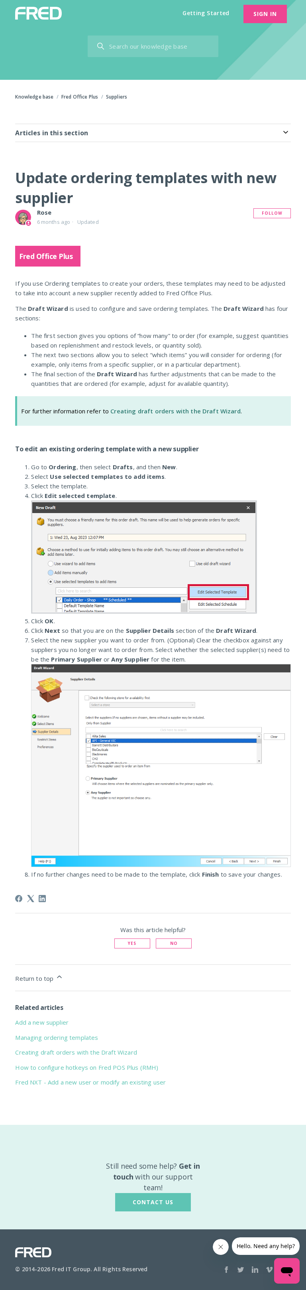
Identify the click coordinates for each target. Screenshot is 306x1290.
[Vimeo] (269, 1270)
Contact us (153, 1202)
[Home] (38, 13)
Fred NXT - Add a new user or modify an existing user (90, 1082)
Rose (44, 212)
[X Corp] (30, 898)
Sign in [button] (265, 14)
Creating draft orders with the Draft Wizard (175, 411)
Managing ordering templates (56, 1037)
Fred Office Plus (79, 96)
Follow (272, 213)
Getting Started (205, 13)
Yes (132, 943)
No (174, 943)
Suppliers (116, 96)
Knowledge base (34, 96)
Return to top (35, 978)
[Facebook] (18, 898)
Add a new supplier (42, 1022)
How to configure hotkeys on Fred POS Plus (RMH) (86, 1067)
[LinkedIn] (42, 898)
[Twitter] (240, 1270)
